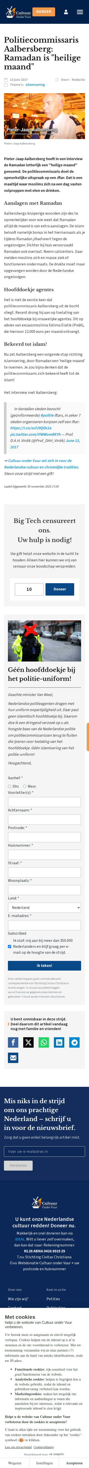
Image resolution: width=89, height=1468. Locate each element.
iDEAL (20, 1239)
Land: (13, 898)
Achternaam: (20, 810)
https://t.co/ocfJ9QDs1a (30, 428)
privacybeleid (42, 988)
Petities (53, 1299)
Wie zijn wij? (18, 1299)
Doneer (43, 11)
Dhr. (16, 786)
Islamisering (35, 84)
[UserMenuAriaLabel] (66, 12)
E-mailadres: (20, 916)
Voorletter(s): (21, 792)
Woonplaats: (20, 880)
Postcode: (17, 828)
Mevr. (32, 786)
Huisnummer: (20, 845)
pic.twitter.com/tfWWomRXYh (35, 434)
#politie (47, 415)
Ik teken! (44, 965)
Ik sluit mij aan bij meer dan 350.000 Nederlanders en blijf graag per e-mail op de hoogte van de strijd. (43, 946)
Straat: (15, 863)
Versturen (18, 1165)
